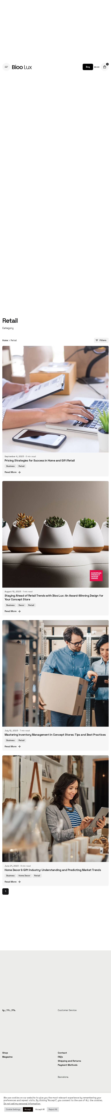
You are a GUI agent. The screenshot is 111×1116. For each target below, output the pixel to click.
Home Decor (24, 875)
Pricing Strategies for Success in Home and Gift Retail (40, 460)
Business (10, 466)
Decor (21, 605)
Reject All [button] (53, 1109)
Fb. (14, 1010)
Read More (10, 472)
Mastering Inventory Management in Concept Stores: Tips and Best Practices (55, 735)
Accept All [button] (40, 1109)
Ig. (3, 1010)
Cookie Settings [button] (13, 1109)
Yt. (8, 1010)
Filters (103, 340)
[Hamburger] (6, 67)
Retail (21, 466)
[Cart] (105, 67)
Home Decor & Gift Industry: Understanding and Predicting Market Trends (53, 870)
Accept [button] (28, 1109)
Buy (88, 66)
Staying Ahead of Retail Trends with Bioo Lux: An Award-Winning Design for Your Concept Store (54, 597)
